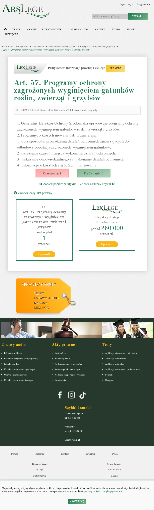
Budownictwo (39, 475)
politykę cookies (92, 491)
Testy (16, 29)
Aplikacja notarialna (114, 363)
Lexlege (39, 469)
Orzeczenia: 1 (52, 173)
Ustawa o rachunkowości (15, 374)
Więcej (12, 34)
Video (116, 29)
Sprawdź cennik (39, 284)
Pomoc (14, 453)
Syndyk (108, 374)
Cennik (32, 29)
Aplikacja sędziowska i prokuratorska (122, 369)
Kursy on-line (52, 29)
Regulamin (90, 453)
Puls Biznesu (114, 469)
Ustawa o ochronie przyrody (62, 46)
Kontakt (65, 453)
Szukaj (137, 16)
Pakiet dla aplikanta (13, 353)
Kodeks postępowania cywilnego (19, 369)
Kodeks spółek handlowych (67, 369)
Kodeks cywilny (11, 363)
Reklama (39, 453)
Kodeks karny (61, 353)
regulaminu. (65, 491)
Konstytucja (60, 380)
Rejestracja (126, 4)
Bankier (114, 475)
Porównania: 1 (94, 173)
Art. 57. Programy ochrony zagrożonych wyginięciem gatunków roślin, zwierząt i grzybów (46, 49)
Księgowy (109, 380)
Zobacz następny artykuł (96, 184)
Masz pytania (71, 439)
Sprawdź (44, 254)
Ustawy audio (78, 29)
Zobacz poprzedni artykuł (59, 184)
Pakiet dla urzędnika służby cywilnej (21, 358)
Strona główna (21, 46)
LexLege (41, 307)
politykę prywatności (112, 491)
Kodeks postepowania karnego (18, 380)
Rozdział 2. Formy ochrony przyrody (97, 46)
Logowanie (143, 4)
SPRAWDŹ (115, 68)
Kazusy (100, 29)
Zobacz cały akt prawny (34, 192)
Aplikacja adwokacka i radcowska (121, 353)
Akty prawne (38, 46)
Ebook (131, 29)
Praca (115, 453)
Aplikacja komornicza (115, 358)
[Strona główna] (5, 30)
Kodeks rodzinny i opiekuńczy (69, 363)
